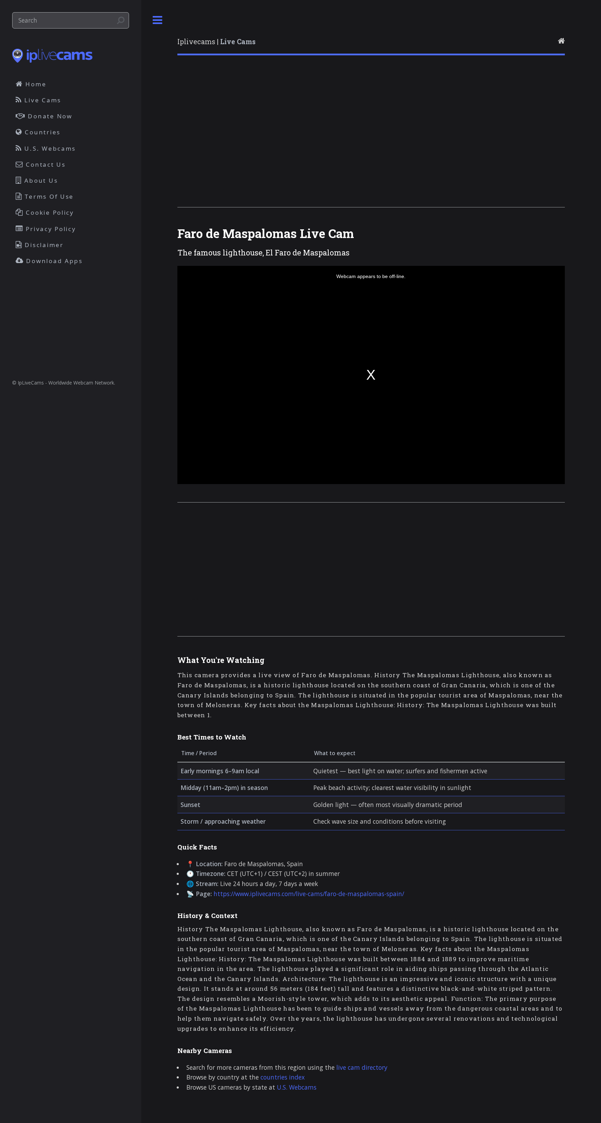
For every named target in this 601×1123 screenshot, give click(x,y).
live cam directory (361, 1067)
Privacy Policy (50, 229)
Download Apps (53, 261)
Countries (42, 132)
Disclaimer (43, 245)
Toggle (157, 20)
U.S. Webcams (296, 1087)
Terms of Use (48, 196)
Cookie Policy (49, 212)
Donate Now (49, 116)
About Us (40, 180)
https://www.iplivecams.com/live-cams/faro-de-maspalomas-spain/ (309, 893)
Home (35, 84)
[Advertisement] (371, 140)
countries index (283, 1077)
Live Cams (41, 100)
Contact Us (45, 164)
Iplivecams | (216, 41)
